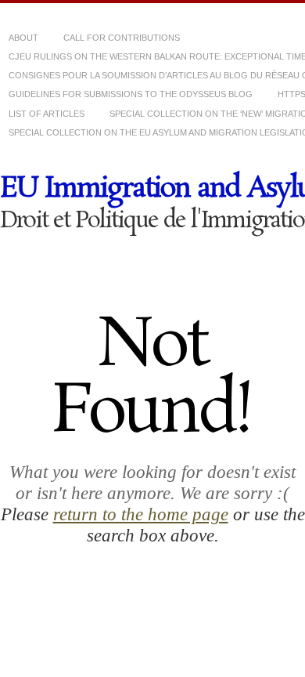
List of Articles (46, 113)
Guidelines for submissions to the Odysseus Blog (131, 94)
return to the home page (140, 514)
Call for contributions (121, 37)
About (23, 37)
